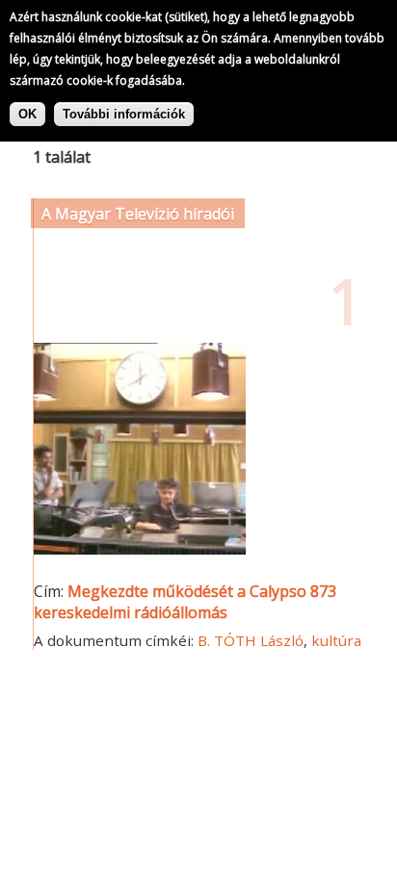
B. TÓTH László (251, 640)
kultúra (336, 640)
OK (27, 114)
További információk (124, 114)
